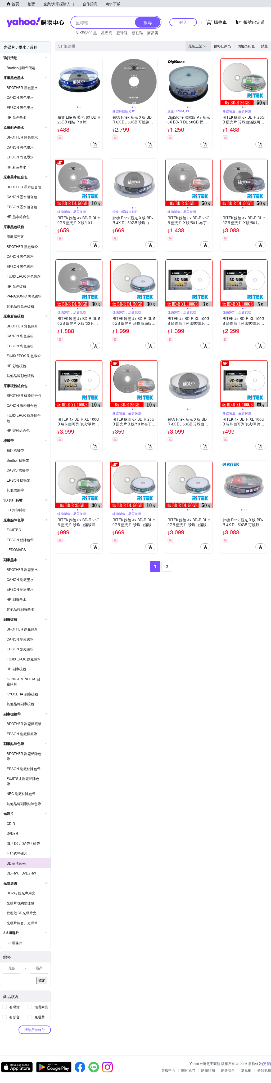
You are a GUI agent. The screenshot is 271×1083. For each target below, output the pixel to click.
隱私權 (246, 1070)
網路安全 (228, 1070)
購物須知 (208, 1070)
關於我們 (188, 1070)
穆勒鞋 (137, 32)
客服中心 (168, 1070)
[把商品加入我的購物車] (95, 144)
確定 (41, 980)
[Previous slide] (58, 81)
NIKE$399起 (86, 32)
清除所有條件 (34, 1029)
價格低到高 (222, 45)
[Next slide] (99, 81)
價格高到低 (246, 45)
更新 (266, 1063)
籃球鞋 (122, 32)
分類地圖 (264, 1070)
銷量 (264, 45)
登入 (183, 22)
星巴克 (106, 32)
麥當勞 (152, 32)
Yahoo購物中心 (35, 22)
